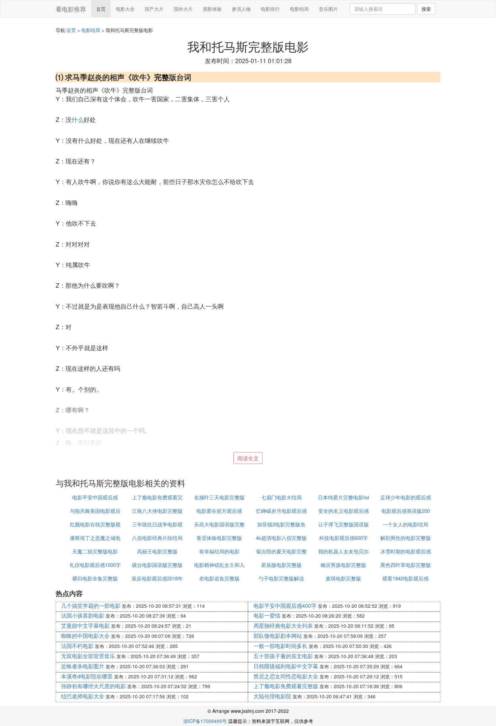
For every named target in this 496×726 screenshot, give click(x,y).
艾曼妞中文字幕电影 (85, 625)
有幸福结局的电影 (219, 551)
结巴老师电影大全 (82, 696)
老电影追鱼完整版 (219, 578)
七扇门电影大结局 (281, 497)
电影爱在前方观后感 (219, 510)
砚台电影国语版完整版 (157, 564)
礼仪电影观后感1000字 (95, 564)
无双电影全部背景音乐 (88, 656)
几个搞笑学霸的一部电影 (90, 606)
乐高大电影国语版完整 (219, 524)
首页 (101, 8)
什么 (78, 119)
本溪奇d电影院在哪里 (87, 676)
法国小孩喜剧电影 (82, 615)
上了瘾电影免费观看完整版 (285, 686)
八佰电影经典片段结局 (157, 537)
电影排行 (270, 8)
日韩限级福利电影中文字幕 (285, 666)
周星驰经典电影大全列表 (283, 625)
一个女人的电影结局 (405, 524)
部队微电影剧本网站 (277, 636)
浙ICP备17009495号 (205, 721)
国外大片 (183, 8)
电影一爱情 (266, 615)
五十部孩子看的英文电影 (283, 656)
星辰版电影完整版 (281, 564)
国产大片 (154, 8)
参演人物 (241, 8)
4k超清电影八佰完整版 (281, 537)
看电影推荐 (71, 8)
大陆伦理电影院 (272, 696)
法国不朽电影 (77, 646)
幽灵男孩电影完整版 (343, 564)
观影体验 (212, 8)
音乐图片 (328, 8)
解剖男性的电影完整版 (405, 537)
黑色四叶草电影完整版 (405, 564)
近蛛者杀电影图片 (82, 666)
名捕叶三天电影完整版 (219, 497)
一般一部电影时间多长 (280, 646)
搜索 (426, 8)
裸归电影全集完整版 (95, 578)
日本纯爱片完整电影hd (343, 497)
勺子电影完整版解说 (281, 578)
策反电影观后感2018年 (157, 578)
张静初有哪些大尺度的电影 (93, 686)
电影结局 (299, 8)
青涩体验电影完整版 (219, 537)
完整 (161, 77)
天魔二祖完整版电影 (95, 551)
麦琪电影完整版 (343, 578)
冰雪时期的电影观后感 (405, 551)
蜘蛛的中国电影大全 (85, 636)
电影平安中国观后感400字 (284, 606)
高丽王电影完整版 (157, 551)
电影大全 (125, 8)
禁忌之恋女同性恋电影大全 (285, 676)
